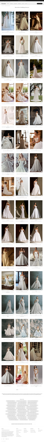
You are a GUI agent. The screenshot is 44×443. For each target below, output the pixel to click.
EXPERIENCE (19, 3)
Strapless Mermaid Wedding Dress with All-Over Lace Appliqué (7, 316)
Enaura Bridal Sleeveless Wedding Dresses (12, 409)
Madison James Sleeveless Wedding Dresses (32, 409)
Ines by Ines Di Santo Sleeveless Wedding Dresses (31, 415)
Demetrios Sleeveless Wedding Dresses (21, 406)
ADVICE (23, 3)
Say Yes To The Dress (18, 432)
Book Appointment (39, 3)
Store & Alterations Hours (18, 436)
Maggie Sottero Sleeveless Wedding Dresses (32, 402)
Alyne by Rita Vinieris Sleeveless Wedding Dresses (31, 406)
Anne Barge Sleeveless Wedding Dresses (12, 406)
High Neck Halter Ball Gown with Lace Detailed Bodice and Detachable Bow (8, 127)
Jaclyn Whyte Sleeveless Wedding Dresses (13, 418)
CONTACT (26, 3)
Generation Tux (25, 432)
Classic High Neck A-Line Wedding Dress (22, 339)
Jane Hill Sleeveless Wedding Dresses (11, 415)
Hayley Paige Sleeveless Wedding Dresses (22, 409)
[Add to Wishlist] (13, 29)
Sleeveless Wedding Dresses (32, 419)
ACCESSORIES (15, 3)
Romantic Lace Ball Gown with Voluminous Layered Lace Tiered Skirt (8, 174)
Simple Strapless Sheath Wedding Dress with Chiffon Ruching (36, 386)
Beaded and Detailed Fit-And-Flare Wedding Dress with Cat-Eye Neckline (36, 32)
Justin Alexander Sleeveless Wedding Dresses (11, 402)
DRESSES (8, 3)
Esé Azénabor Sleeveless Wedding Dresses (21, 415)
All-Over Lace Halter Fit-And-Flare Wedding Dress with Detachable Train (22, 316)
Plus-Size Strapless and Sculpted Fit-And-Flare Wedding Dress (8, 268)
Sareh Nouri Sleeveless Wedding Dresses (12, 412)
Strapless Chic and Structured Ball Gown (36, 339)
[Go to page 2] (27, 389)
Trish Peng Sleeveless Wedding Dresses (24, 419)
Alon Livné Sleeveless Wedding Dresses (22, 418)
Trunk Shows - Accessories (33, 432)
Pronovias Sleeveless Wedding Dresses (34, 405)
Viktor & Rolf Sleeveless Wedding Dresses (32, 412)
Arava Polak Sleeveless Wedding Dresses (22, 412)
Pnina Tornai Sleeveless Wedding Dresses (22, 402)
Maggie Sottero (22, 31)
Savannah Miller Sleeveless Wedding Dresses (13, 419)
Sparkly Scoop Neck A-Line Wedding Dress (8, 339)
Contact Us (17, 433)
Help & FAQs (17, 434)
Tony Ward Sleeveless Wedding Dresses (32, 418)
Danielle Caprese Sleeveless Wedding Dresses (11, 405)
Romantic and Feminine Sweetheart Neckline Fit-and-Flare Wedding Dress (22, 221)
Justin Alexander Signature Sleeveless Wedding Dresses (22, 405)
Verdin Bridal (8, 31)
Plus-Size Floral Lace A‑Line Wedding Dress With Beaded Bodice (22, 56)
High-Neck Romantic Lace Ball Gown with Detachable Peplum (22, 80)
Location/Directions (18, 435)
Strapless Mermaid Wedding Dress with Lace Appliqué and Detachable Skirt (8, 292)
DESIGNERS (11, 3)
